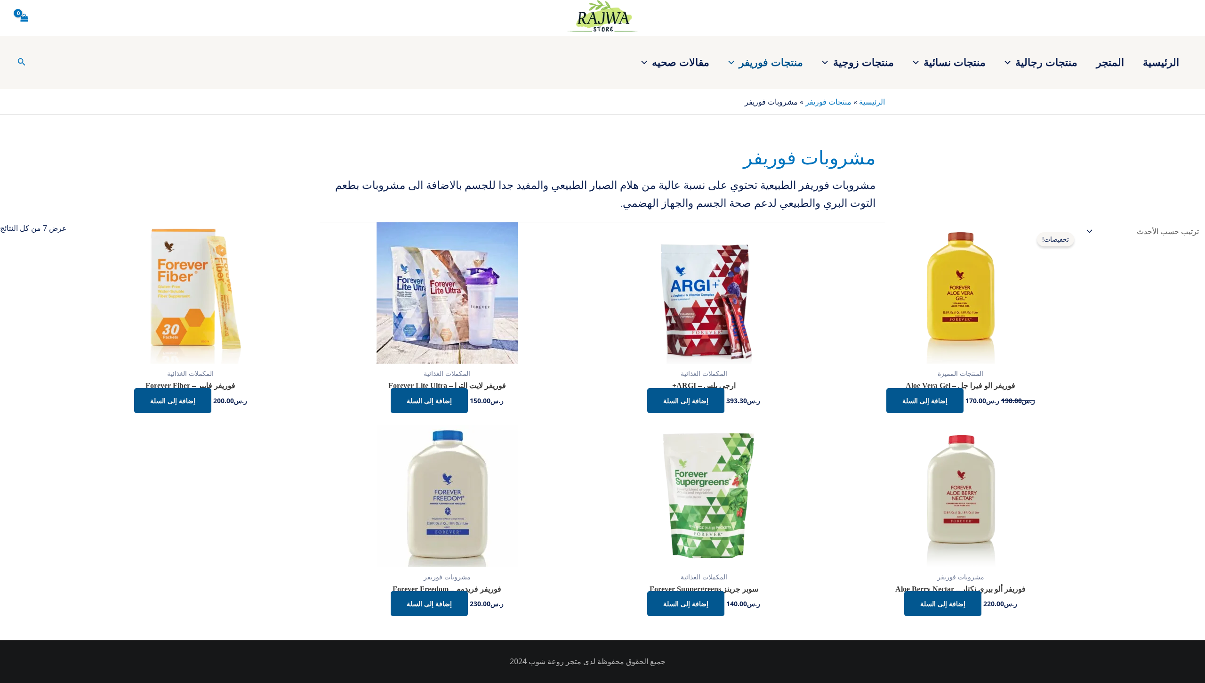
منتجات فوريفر (771, 62)
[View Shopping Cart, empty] (24, 18)
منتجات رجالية (1046, 62)
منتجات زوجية (863, 62)
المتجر (1110, 62)
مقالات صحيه (680, 62)
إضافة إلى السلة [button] (925, 400)
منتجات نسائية (955, 62)
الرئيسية (1161, 62)
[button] (1009, 62)
